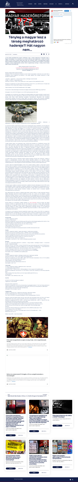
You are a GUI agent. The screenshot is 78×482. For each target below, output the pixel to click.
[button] (41, 54)
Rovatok (60, 3)
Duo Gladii (51, 3)
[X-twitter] (72, 479)
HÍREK (35, 3)
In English (30, 3)
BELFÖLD (39, 3)
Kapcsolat (67, 3)
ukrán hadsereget (33, 202)
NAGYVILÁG (45, 3)
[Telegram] (70, 479)
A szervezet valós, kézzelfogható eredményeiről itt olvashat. (27, 67)
